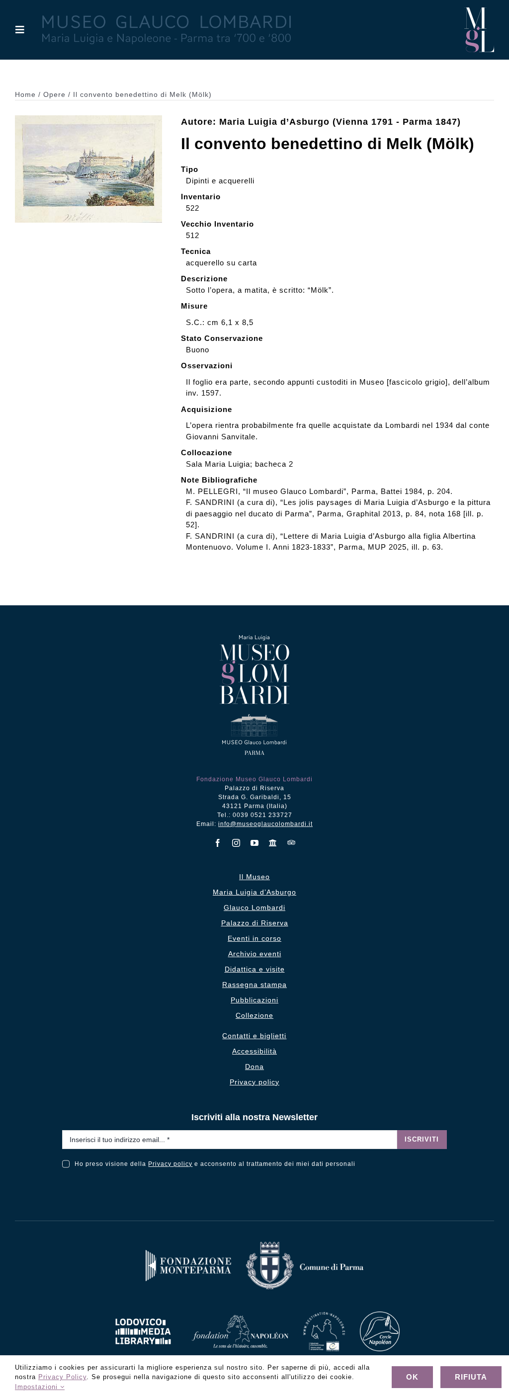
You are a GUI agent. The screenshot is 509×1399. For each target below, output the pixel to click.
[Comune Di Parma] (304, 1245)
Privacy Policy (62, 1377)
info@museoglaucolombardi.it (265, 824)
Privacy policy (170, 1163)
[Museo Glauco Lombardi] (479, 11)
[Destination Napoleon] (324, 1316)
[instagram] (236, 843)
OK (412, 1377)
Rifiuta (471, 1377)
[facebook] (218, 843)
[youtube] (255, 843)
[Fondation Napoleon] (240, 1319)
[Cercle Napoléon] (380, 1315)
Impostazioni (37, 1387)
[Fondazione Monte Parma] (188, 1253)
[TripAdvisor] (291, 842)
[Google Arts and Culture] (273, 843)
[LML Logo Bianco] (143, 1316)
